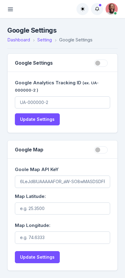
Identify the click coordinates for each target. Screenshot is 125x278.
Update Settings (37, 119)
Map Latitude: (30, 196)
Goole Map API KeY (37, 169)
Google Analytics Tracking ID (57, 86)
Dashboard (18, 40)
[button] (97, 9)
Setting (44, 40)
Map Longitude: (32, 225)
